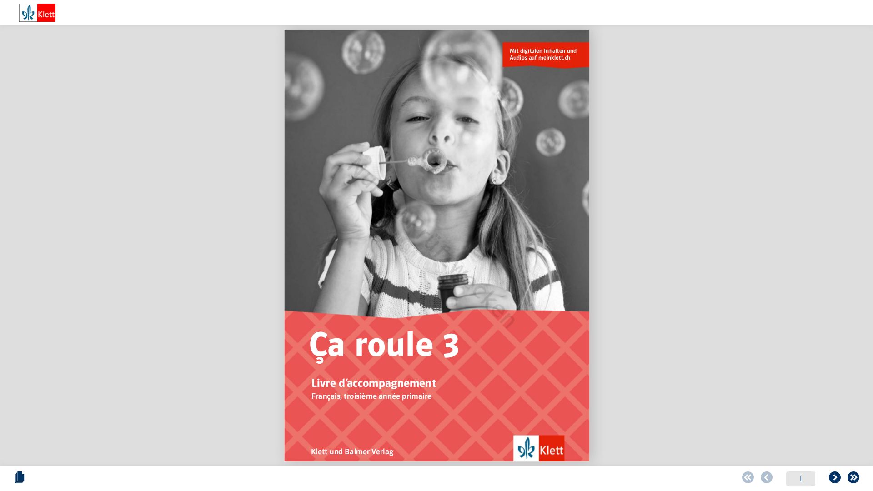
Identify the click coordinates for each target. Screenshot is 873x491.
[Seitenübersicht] (19, 478)
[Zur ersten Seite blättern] (748, 478)
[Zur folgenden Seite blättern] (835, 478)
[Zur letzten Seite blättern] (853, 478)
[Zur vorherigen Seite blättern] (767, 478)
